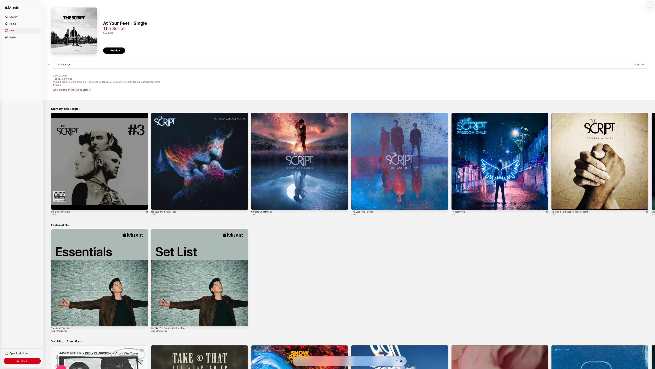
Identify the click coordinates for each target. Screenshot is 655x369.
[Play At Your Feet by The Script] (54, 64)
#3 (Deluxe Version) (61, 114)
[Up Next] (396, 361)
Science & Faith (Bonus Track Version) (571, 114)
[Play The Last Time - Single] (355, 205)
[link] (66, 109)
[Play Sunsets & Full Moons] (255, 205)
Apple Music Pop (59, 330)
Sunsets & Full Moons (262, 114)
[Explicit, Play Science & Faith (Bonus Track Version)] (555, 205)
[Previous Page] (47, 161)
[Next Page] (651, 161)
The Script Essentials (62, 230)
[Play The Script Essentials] (55, 321)
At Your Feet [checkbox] (64, 64)
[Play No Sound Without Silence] (155, 205)
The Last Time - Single (363, 114)
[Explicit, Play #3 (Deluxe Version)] (55, 205)
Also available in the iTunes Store (71, 89)
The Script (114, 28)
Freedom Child (459, 114)
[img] (12, 8)
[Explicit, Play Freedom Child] (455, 205)
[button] (22, 17)
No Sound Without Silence (165, 114)
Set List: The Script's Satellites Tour (170, 230)
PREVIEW (635, 65)
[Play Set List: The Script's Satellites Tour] (155, 321)
